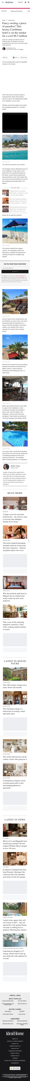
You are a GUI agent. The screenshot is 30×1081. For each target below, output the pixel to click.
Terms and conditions (15, 1051)
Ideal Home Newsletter (22, 1020)
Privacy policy (15, 1053)
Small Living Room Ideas (7, 1000)
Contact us (15, 1043)
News (21, 49)
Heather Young (11, 48)
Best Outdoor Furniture (8, 1014)
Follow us (17, 57)
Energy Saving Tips (22, 1003)
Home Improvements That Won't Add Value (8, 1004)
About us (15, 1038)
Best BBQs (22, 1011)
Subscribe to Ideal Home (7, 1020)
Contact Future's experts (15, 1041)
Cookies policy (15, 1055)
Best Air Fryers (22, 1014)
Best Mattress (8, 1011)
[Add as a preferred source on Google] (15, 1068)
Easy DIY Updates (22, 1000)
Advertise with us (15, 1046)
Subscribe (20, 2)
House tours (11, 20)
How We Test (15, 1048)
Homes (3, 20)
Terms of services (20, 275)
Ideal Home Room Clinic (8, 1023)
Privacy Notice (21, 277)
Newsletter (25, 57)
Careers (15, 1058)
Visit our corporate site (21, 1075)
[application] (15, 121)
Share (6, 57)
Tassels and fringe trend (16, 11)
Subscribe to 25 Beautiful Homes (22, 1024)
